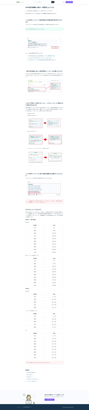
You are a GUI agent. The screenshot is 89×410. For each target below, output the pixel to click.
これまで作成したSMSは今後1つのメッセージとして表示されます (40, 57)
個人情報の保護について (27, 407)
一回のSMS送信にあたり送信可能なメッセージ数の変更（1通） (41, 55)
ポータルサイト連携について (32, 381)
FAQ (64, 2)
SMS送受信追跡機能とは (31, 372)
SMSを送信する (29, 374)
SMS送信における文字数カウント (33, 379)
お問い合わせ (69, 2)
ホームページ (19, 407)
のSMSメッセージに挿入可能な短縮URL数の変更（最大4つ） (42, 59)
